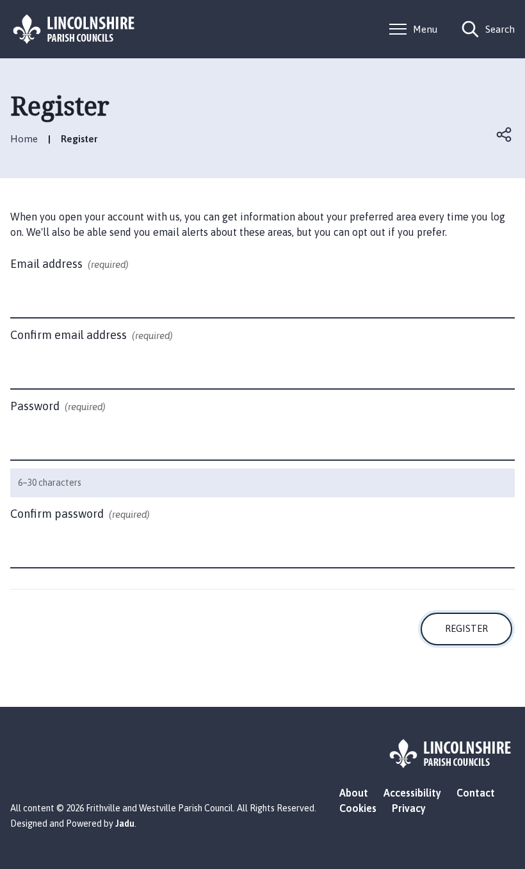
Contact (475, 793)
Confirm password (80, 513)
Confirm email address (91, 335)
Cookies (357, 808)
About (353, 793)
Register (466, 628)
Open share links (504, 134)
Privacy (409, 808)
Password (58, 406)
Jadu (124, 823)
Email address (69, 263)
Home (24, 138)
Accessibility (412, 793)
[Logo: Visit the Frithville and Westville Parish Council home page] (74, 29)
